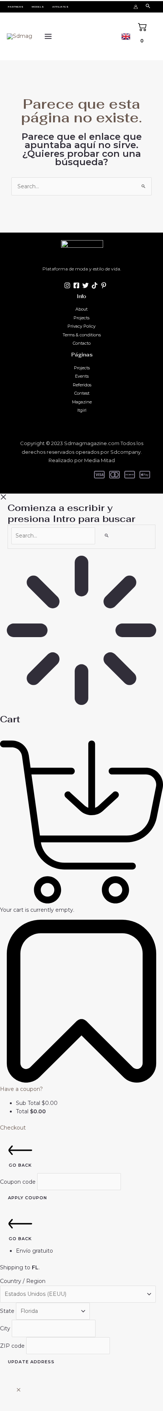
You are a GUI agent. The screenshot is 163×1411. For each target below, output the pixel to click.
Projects (81, 317)
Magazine (82, 402)
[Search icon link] (148, 6)
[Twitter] (85, 285)
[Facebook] (76, 285)
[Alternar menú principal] (48, 36)
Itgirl (81, 410)
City (6, 1328)
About (81, 309)
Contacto (82, 343)
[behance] (94, 285)
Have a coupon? (21, 1089)
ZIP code (13, 1345)
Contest (81, 393)
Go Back (20, 1165)
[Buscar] (107, 535)
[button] (16, 6)
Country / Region (22, 1281)
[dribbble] (103, 285)
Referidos (82, 385)
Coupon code (18, 1181)
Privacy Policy (81, 326)
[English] (125, 36)
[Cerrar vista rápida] (18, 1390)
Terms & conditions (82, 335)
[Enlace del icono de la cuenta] (135, 7)
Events (82, 376)
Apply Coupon (27, 1197)
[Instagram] (67, 285)
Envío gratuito (34, 1250)
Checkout (13, 1127)
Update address (31, 1361)
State (8, 1311)
